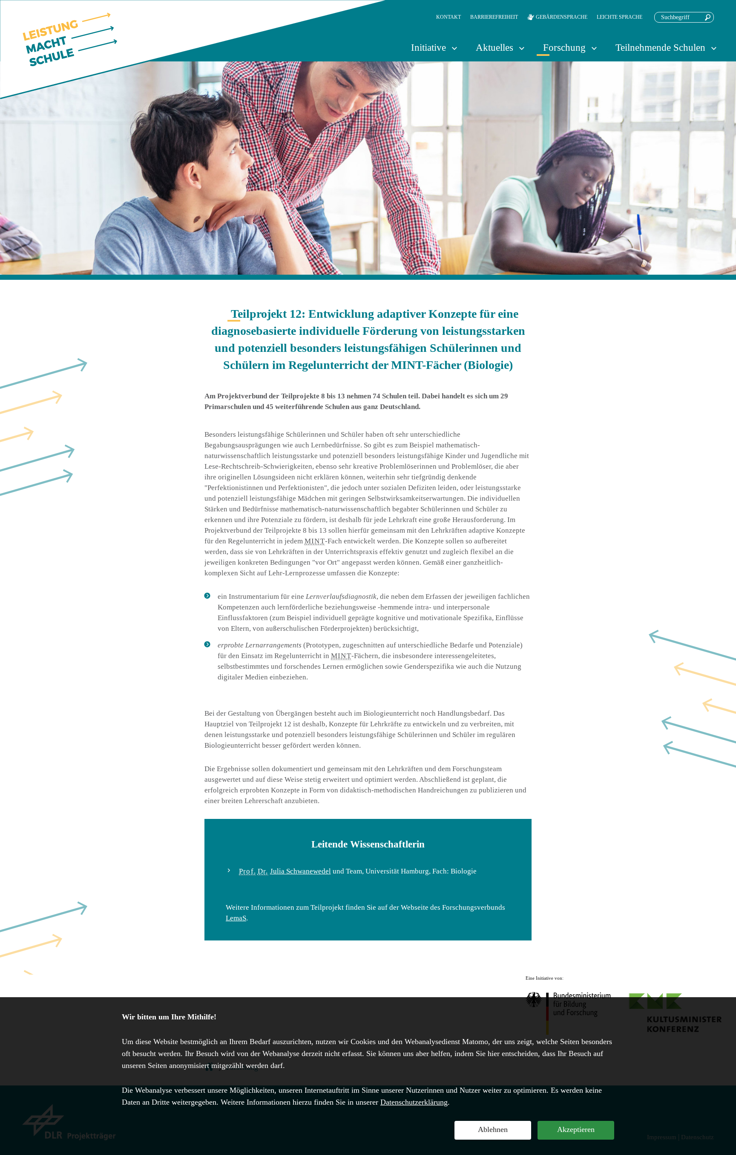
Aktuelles (494, 47)
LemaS (236, 918)
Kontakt (448, 17)
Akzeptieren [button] (576, 1129)
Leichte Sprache (619, 17)
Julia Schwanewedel (300, 871)
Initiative (428, 47)
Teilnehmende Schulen (660, 47)
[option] (368, 168)
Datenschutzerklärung (414, 1102)
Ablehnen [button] (493, 1129)
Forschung (564, 47)
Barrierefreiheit (494, 17)
